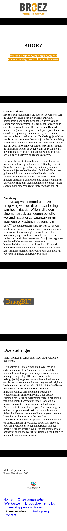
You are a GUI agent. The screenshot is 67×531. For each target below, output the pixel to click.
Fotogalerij (41, 511)
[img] (34, 9)
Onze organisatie (31, 499)
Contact (10, 515)
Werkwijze (12, 503)
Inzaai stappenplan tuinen (24, 507)
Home (8, 499)
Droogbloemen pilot (40, 503)
